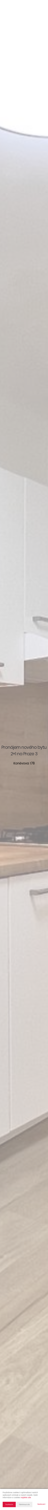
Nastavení (41, 1504)
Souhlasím (9, 1504)
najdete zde (26, 1497)
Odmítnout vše (24, 1504)
